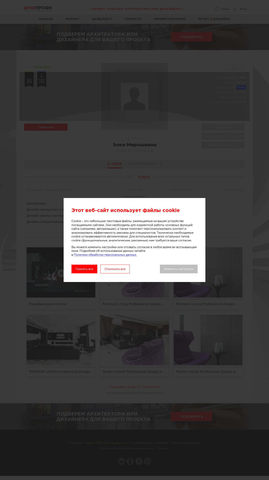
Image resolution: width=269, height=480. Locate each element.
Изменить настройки (178, 269)
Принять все (84, 269)
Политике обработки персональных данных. (105, 254)
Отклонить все (115, 269)
